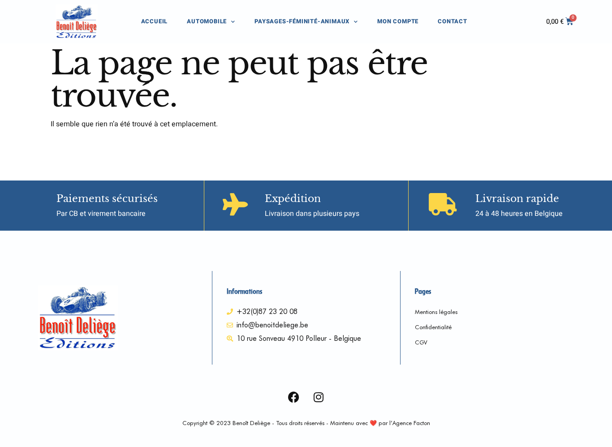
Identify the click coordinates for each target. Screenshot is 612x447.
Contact (452, 21)
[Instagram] (318, 397)
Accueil (154, 21)
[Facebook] (294, 397)
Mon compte (397, 21)
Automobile (207, 21)
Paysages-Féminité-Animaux (301, 21)
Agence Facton (411, 422)
